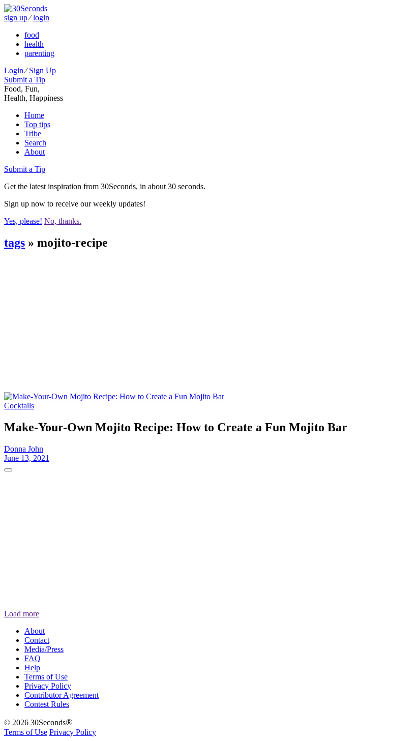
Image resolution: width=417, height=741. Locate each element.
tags (14, 242)
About (34, 151)
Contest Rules (46, 704)
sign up (15, 17)
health (34, 44)
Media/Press (44, 649)
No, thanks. (62, 221)
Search (35, 142)
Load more (21, 613)
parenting (39, 53)
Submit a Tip (24, 79)
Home (34, 115)
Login (13, 70)
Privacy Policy (47, 685)
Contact (36, 640)
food (31, 35)
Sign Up (42, 70)
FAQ (32, 658)
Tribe (32, 133)
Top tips (37, 124)
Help (32, 667)
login (41, 17)
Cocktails (19, 405)
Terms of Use (46, 676)
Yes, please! (23, 221)
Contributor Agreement (61, 695)
